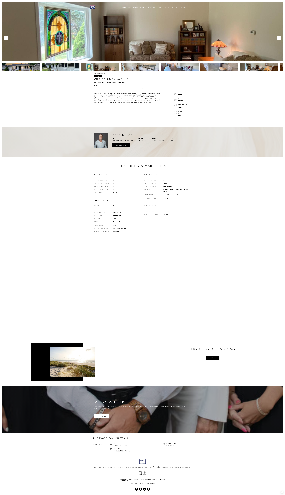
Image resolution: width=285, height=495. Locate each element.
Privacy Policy (150, 483)
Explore (213, 357)
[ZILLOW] (148, 489)
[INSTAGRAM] (136, 489)
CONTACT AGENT (121, 145)
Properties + (126, 7)
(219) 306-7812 (142, 140)
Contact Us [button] (102, 416)
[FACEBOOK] (140, 489)
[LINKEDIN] (144, 489)
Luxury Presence (158, 479)
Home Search (151, 7)
